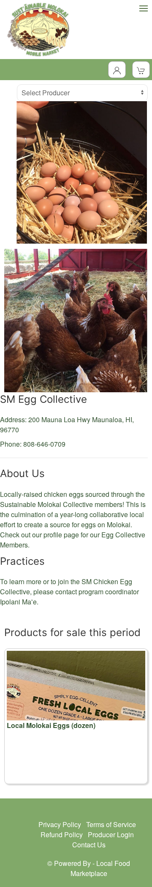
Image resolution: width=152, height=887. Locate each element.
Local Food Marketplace (100, 868)
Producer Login (111, 834)
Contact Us (89, 844)
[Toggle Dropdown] (117, 69)
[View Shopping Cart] (141, 69)
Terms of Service (111, 824)
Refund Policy (62, 834)
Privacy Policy (59, 824)
